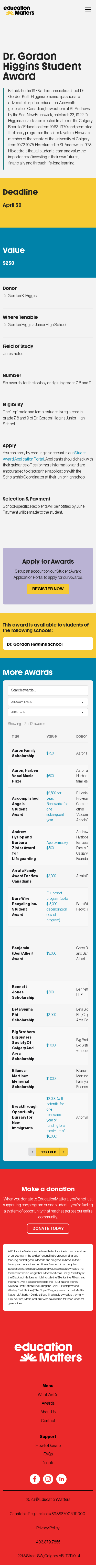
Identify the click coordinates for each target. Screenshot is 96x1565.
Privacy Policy (48, 1528)
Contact (48, 1421)
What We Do (48, 1395)
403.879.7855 (48, 1542)
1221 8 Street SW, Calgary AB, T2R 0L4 (48, 1556)
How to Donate (48, 1446)
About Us (48, 1412)
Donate (48, 1463)
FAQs (48, 1454)
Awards (48, 1403)
